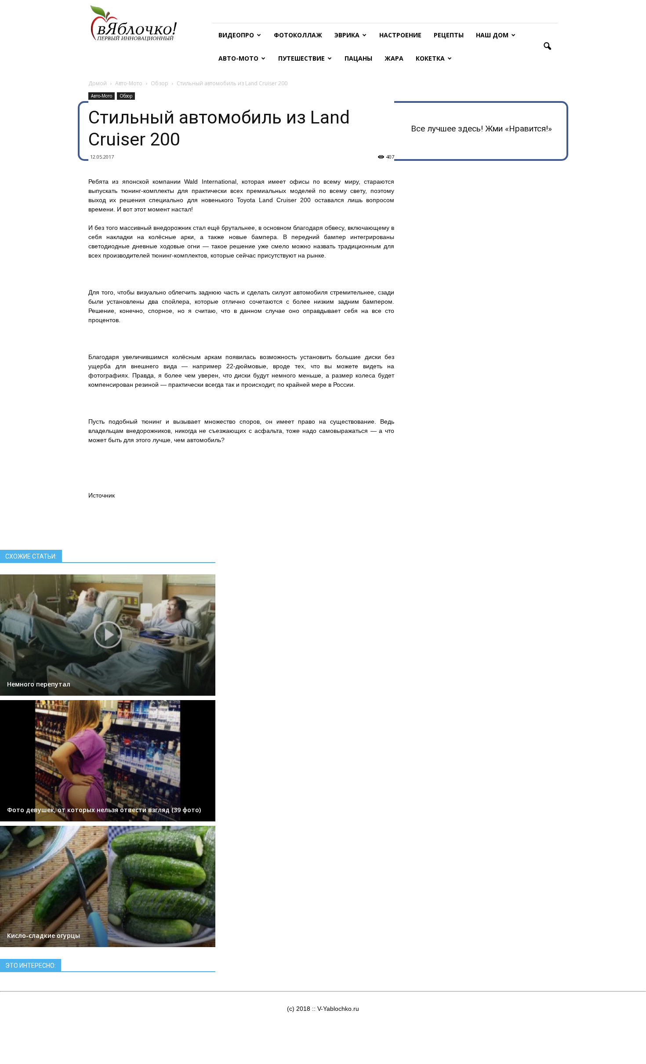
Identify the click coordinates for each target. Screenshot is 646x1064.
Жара (394, 58)
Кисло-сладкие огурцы (43, 935)
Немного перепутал (38, 684)
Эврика (346, 35)
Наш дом (492, 35)
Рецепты (449, 35)
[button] (547, 46)
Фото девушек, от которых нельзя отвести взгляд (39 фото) (104, 810)
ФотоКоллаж (298, 35)
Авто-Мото (238, 58)
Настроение (400, 35)
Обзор (126, 96)
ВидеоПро (236, 35)
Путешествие (301, 58)
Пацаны (358, 58)
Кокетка (430, 58)
